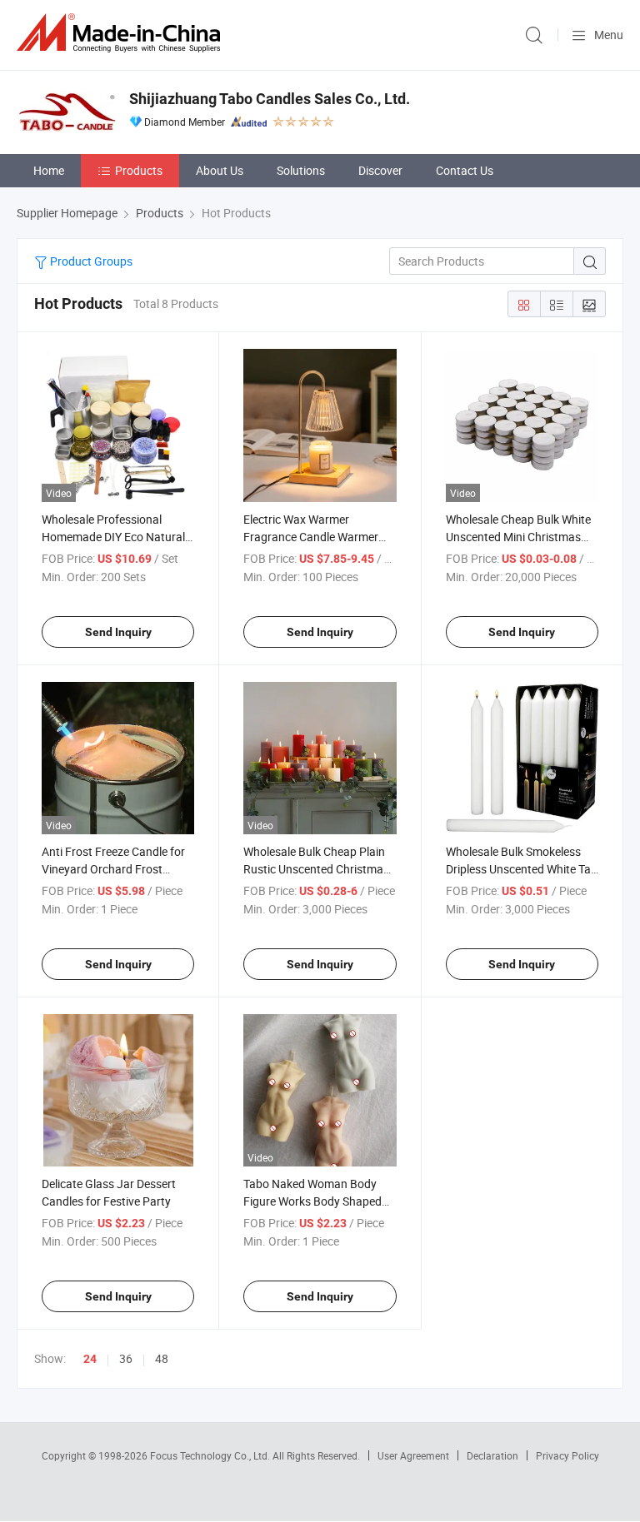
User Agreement (413, 1455)
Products (138, 170)
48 (161, 1358)
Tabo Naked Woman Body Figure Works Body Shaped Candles (312, 1201)
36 (125, 1358)
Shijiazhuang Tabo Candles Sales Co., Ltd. (269, 98)
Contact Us (464, 170)
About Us (219, 170)
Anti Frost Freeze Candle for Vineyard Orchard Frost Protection (113, 868)
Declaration (492, 1455)
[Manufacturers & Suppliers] (122, 32)
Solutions (301, 170)
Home (48, 170)
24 (90, 1358)
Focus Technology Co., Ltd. (211, 1455)
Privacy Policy (567, 1455)
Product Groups (90, 261)
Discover (380, 170)
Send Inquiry (118, 632)
